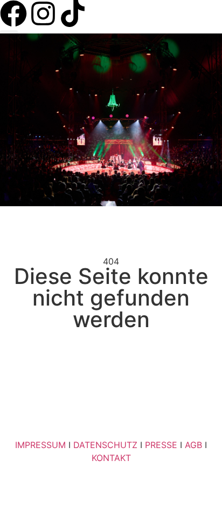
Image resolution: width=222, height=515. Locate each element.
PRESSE (161, 444)
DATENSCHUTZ (105, 444)
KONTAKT (111, 457)
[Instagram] (43, 13)
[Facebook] (13, 13)
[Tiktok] (72, 13)
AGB (193, 444)
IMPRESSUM (40, 444)
